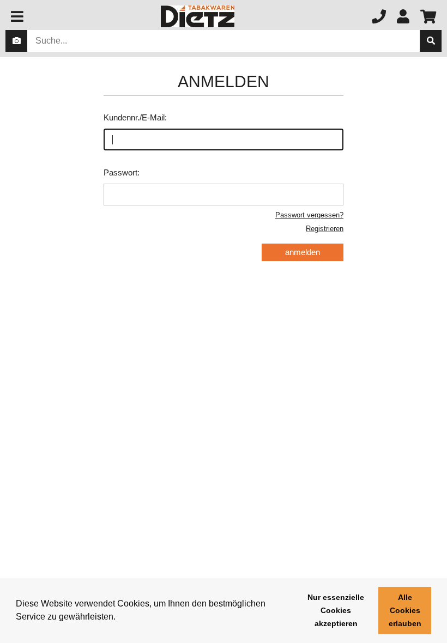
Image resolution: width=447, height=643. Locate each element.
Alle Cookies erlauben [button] (405, 610)
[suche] (431, 41)
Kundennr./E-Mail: (135, 117)
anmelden (302, 252)
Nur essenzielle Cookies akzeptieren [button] (335, 610)
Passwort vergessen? (309, 215)
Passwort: (122, 172)
